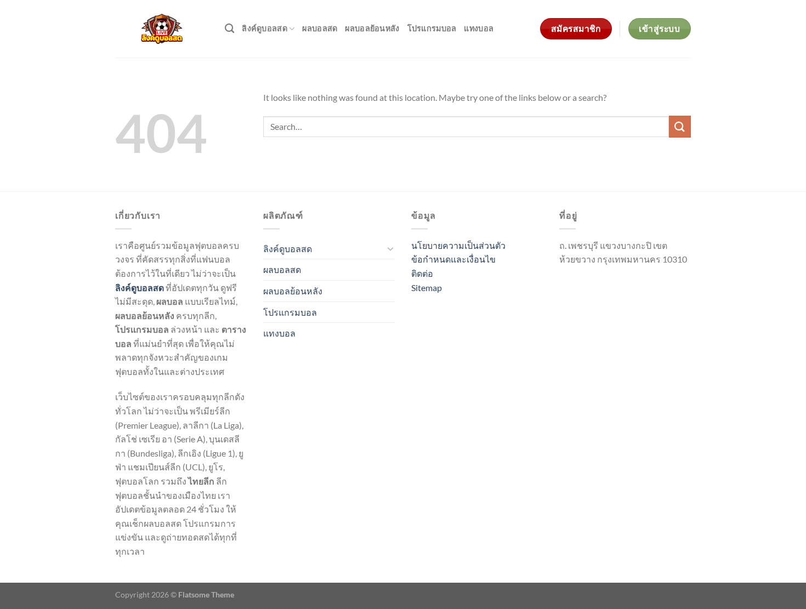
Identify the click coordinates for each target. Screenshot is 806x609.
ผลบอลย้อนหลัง (372, 28)
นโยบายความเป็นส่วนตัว (458, 245)
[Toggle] (390, 248)
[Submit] (680, 126)
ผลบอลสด (319, 28)
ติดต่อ (422, 273)
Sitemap (426, 287)
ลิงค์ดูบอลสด (264, 28)
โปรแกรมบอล (432, 28)
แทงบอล (478, 28)
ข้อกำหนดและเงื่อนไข (453, 259)
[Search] (229, 29)
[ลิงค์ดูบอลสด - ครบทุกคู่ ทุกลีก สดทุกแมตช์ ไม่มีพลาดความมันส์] (161, 28)
